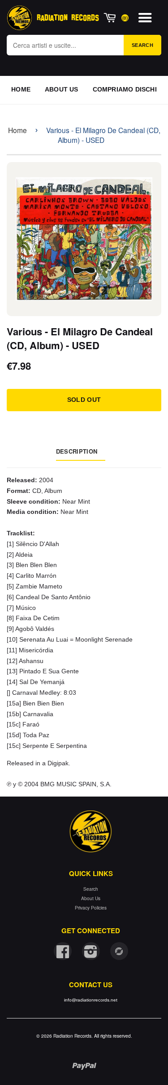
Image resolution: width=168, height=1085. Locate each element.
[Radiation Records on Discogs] (119, 951)
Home (17, 130)
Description (76, 451)
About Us (90, 898)
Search (142, 45)
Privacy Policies (91, 907)
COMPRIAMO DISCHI (125, 89)
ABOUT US (61, 89)
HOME (20, 89)
